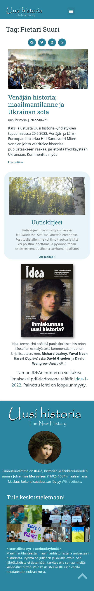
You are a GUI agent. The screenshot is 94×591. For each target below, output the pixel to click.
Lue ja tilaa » (47, 257)
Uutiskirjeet (47, 222)
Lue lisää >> (15, 162)
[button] (71, 11)
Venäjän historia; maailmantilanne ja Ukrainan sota (36, 104)
